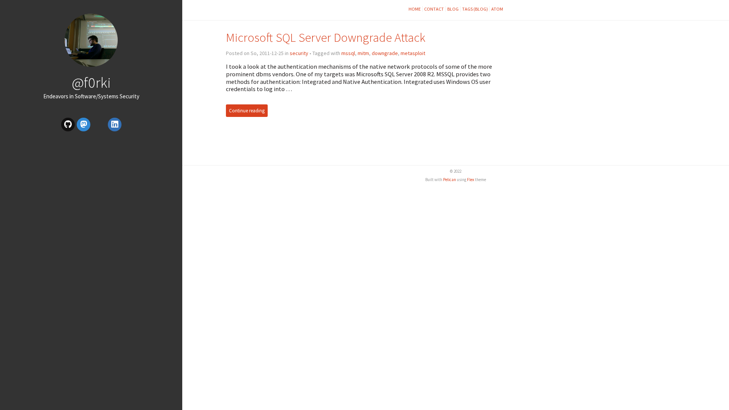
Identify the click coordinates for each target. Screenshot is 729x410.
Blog (453, 9)
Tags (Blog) (475, 9)
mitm (363, 53)
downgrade (385, 53)
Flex (470, 179)
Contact (434, 9)
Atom (497, 9)
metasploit (413, 53)
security (299, 53)
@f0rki (91, 82)
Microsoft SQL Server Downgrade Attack (325, 37)
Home (415, 9)
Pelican (449, 179)
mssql (348, 53)
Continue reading (247, 110)
